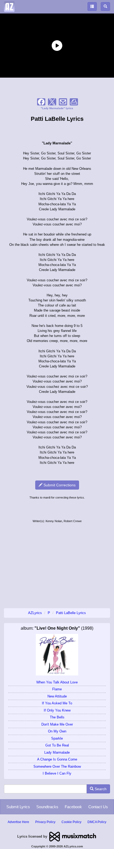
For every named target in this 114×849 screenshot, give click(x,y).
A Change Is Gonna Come (57, 759)
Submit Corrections (59, 485)
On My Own (57, 731)
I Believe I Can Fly (57, 773)
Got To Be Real (57, 745)
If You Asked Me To (57, 703)
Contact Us (98, 806)
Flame (57, 689)
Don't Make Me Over (57, 724)
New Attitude (57, 696)
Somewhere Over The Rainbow (57, 766)
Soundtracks (47, 806)
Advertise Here (18, 822)
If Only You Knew (57, 710)
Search (100, 789)
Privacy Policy (45, 822)
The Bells (57, 717)
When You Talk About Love (57, 682)
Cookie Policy (71, 822)
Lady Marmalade (57, 752)
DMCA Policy (96, 822)
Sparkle (57, 738)
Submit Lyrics (18, 806)
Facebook (73, 806)
